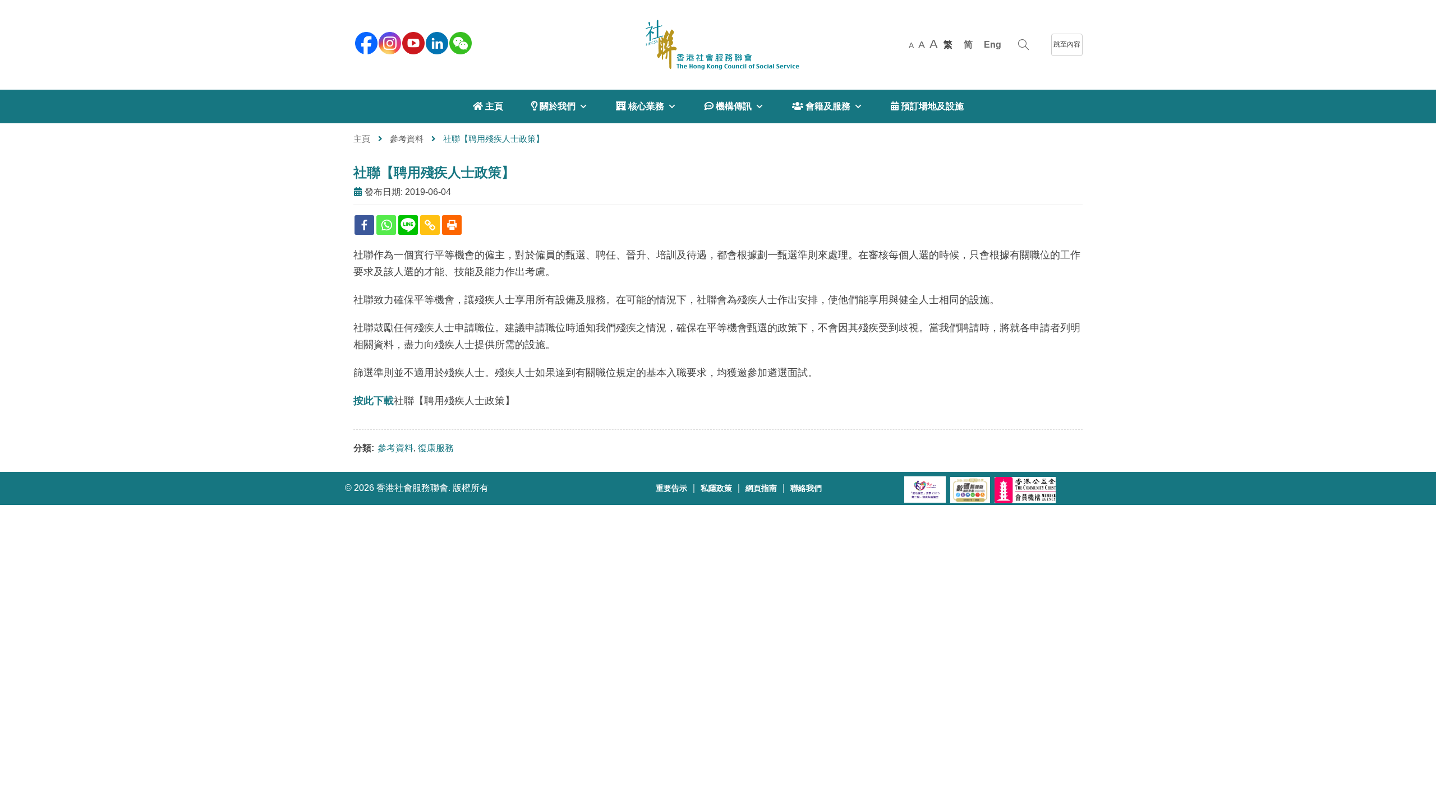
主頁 (361, 138)
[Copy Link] (430, 225)
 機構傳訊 (728, 106)
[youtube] (412, 42)
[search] (1023, 45)
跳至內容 (1066, 44)
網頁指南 (761, 488)
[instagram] (389, 42)
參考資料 (407, 138)
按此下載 (373, 400)
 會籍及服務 (821, 106)
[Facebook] (364, 225)
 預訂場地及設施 (927, 106)
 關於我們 (553, 106)
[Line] (408, 225)
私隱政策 (716, 488)
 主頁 (488, 106)
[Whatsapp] (386, 225)
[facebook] (365, 42)
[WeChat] (459, 42)
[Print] (452, 225)
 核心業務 (640, 106)
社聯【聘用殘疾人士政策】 (434, 172)
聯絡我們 (806, 488)
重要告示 (671, 488)
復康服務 (436, 448)
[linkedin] (436, 42)
